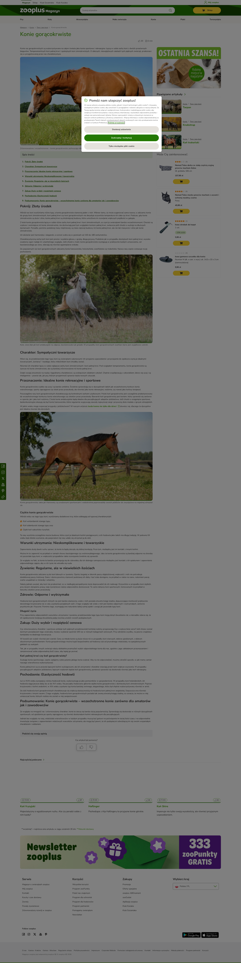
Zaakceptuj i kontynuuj (121, 137)
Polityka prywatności (116, 123)
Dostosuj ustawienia (121, 129)
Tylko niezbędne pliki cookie (121, 146)
